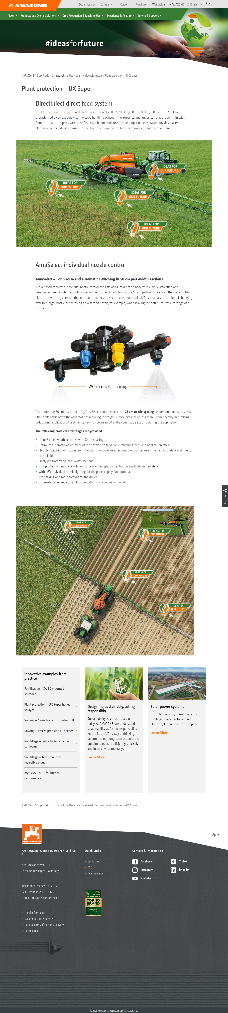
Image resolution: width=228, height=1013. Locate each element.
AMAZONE (28, 75)
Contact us (94, 861)
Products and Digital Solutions (39, 15)
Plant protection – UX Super (121, 75)
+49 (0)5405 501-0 (46, 885)
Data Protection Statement (40, 918)
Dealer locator (87, 4)
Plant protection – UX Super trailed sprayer (47, 707)
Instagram (146, 869)
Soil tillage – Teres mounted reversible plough (43, 759)
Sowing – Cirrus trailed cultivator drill (49, 720)
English (194, 4)
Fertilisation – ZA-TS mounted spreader (44, 691)
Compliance (31, 930)
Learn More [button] (95, 757)
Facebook (146, 861)
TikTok (182, 861)
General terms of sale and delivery (44, 924)
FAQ (90, 867)
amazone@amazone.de (45, 897)
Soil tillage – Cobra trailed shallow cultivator (47, 743)
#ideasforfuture (93, 75)
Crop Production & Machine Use (81, 15)
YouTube (145, 877)
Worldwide (158, 4)
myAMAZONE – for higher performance (41, 775)
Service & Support (148, 15)
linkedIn (183, 869)
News (11, 15)
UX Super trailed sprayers (57, 112)
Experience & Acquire (119, 15)
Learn (79, 75)
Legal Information (35, 912)
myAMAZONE (176, 4)
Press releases (95, 873)
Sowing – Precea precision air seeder (48, 730)
